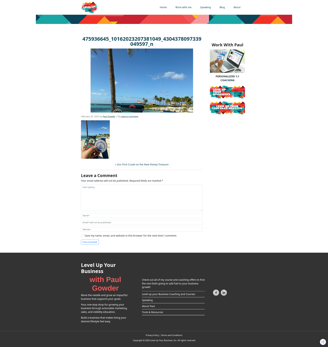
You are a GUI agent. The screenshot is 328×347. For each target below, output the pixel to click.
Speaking (205, 7)
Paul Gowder (109, 116)
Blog (222, 7)
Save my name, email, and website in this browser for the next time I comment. (131, 235)
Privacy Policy (152, 335)
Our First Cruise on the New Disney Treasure (143, 164)
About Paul (148, 306)
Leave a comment (129, 116)
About (236, 7)
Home (163, 7)
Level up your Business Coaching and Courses (168, 294)
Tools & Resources (152, 312)
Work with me (183, 7)
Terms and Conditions (171, 335)
